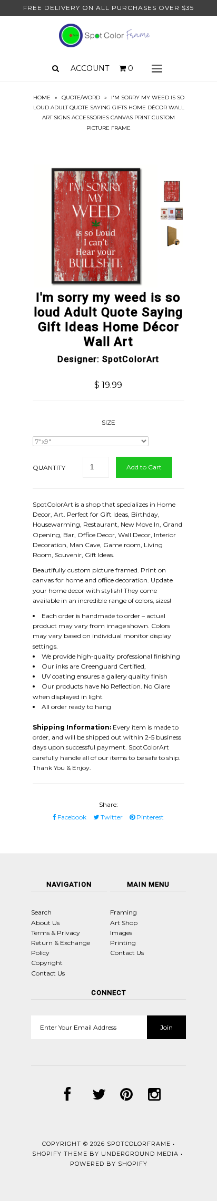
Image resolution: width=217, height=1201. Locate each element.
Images (121, 933)
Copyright (47, 963)
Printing (123, 943)
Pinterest (149, 817)
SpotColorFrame (139, 1143)
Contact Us (48, 973)
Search (41, 912)
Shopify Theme (59, 1153)
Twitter (111, 817)
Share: (108, 804)
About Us (45, 923)
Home (42, 97)
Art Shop (123, 923)
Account (90, 68)
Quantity (49, 467)
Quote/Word (81, 97)
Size (108, 422)
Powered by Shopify (108, 1163)
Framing (123, 912)
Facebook (71, 817)
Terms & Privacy (55, 933)
